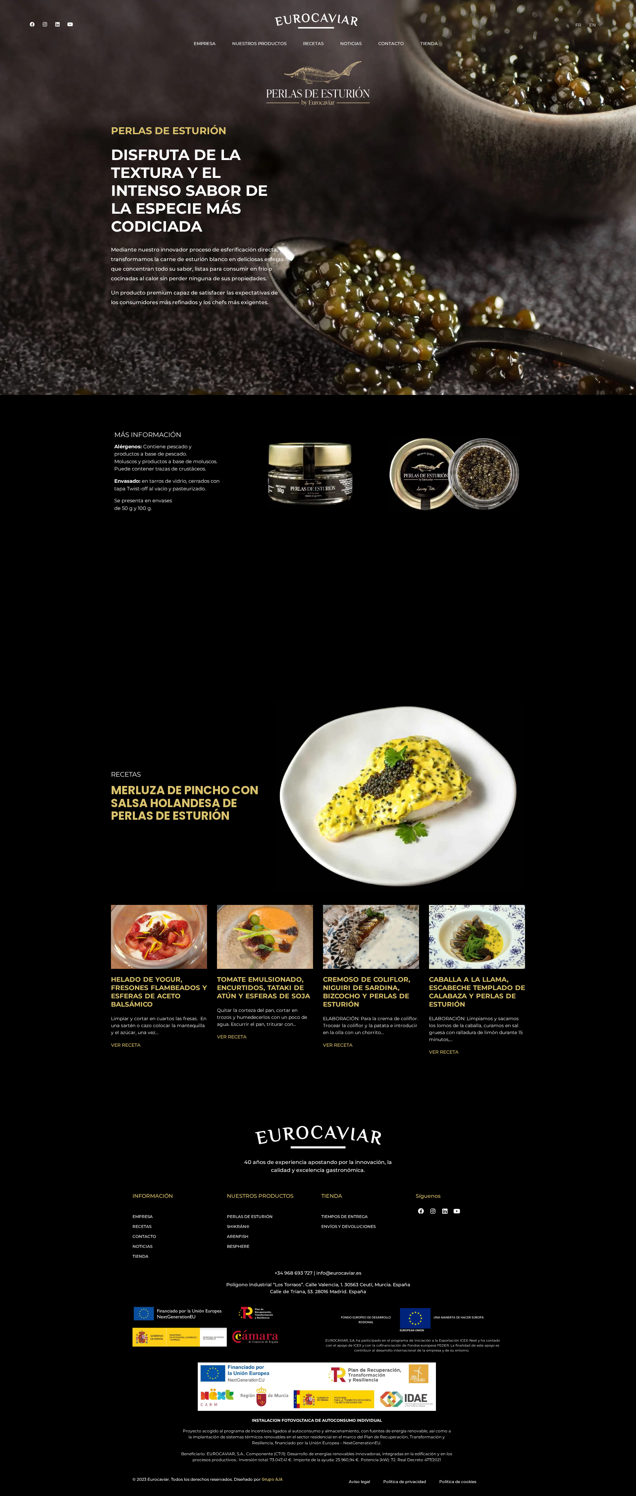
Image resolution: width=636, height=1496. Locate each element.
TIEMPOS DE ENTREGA (344, 1216)
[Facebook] (32, 24)
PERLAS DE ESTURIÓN (250, 1216)
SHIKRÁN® (238, 1226)
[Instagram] (45, 24)
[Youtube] (70, 24)
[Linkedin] (57, 24)
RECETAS (313, 43)
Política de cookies (457, 1481)
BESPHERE (238, 1246)
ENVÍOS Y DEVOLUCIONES (348, 1226)
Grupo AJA (272, 1479)
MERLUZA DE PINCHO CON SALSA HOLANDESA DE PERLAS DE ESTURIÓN (184, 803)
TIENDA (429, 43)
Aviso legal (359, 1481)
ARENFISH (237, 1236)
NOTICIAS (351, 43)
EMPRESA (205, 43)
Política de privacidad (404, 1481)
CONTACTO (391, 43)
